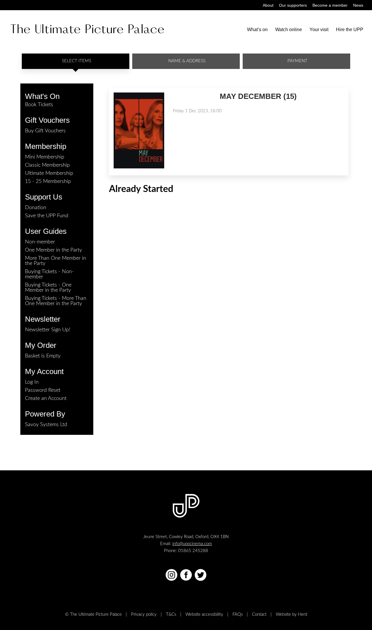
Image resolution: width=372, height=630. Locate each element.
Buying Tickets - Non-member (49, 274)
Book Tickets (39, 104)
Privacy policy (144, 614)
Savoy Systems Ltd (46, 424)
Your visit (319, 30)
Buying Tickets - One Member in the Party (48, 287)
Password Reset (42, 390)
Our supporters (293, 5)
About (268, 5)
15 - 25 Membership (48, 181)
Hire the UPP (349, 30)
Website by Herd (291, 614)
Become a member (330, 5)
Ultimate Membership (49, 173)
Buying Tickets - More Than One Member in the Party (55, 301)
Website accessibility (204, 614)
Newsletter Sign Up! (47, 329)
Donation (35, 207)
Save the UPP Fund (46, 215)
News (358, 5)
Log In (32, 382)
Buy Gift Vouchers (45, 131)
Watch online (288, 30)
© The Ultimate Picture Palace (93, 614)
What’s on (257, 30)
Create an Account (46, 398)
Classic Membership (47, 165)
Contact (259, 614)
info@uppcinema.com (192, 544)
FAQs (238, 614)
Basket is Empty (42, 356)
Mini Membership (44, 157)
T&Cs (171, 614)
